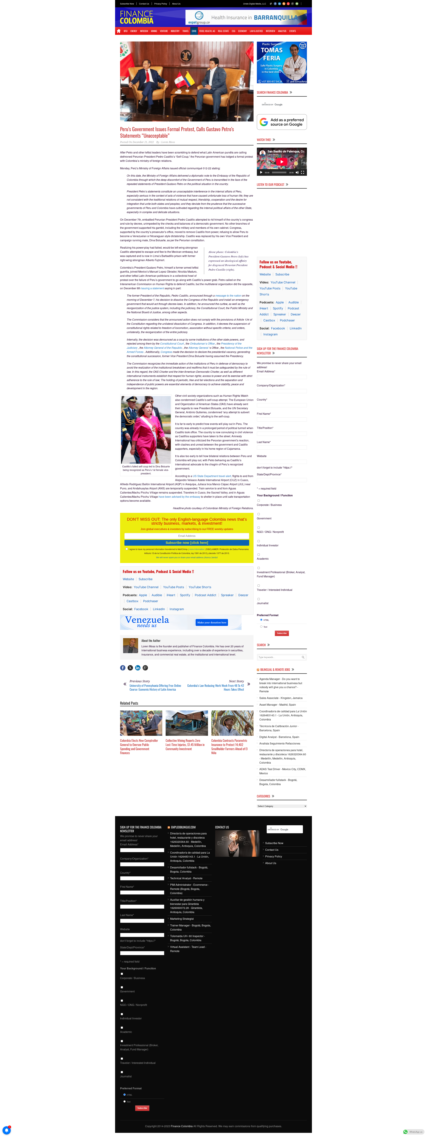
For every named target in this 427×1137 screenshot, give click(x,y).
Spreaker (227, 595)
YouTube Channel (146, 587)
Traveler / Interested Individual (274, 590)
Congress (166, 352)
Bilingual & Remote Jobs (275, 669)
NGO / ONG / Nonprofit (270, 532)
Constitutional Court (172, 343)
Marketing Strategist (182, 919)
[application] (282, 162)
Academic (263, 559)
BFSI (125, 31)
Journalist (262, 603)
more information (196, 549)
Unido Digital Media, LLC (254, 3)
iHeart (171, 595)
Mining (154, 31)
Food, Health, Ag (207, 31)
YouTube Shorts (200, 587)
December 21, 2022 (143, 142)
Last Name (264, 442)
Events (292, 31)
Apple (143, 595)
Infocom (144, 31)
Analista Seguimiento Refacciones (279, 743)
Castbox (132, 601)
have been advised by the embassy (180, 497)
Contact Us (144, 3)
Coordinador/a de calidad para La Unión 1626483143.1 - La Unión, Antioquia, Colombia (283, 715)
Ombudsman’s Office (202, 343)
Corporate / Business (269, 505)
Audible (157, 595)
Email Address (266, 371)
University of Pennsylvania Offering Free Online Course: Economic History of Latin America (155, 687)
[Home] (118, 31)
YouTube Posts (173, 587)
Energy (133, 31)
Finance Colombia (182, 1126)
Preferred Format (267, 615)
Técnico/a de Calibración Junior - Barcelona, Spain (278, 728)
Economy (242, 31)
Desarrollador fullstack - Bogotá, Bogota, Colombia (278, 782)
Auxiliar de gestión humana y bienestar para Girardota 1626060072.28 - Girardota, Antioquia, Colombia (187, 906)
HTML (266, 619)
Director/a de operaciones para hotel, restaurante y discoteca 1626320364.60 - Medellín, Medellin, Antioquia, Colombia (282, 756)
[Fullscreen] (302, 172)
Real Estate (223, 31)
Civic (194, 31)
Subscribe (145, 579)
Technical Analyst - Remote (186, 878)
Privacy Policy (160, 3)
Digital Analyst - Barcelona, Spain (279, 737)
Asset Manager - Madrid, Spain (277, 704)
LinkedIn (159, 609)
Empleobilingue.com (183, 827)
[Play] (261, 172)
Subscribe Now (127, 3)
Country (262, 399)
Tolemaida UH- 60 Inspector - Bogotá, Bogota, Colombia (187, 938)
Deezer (243, 595)
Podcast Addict (205, 595)
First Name (264, 414)
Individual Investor (267, 545)
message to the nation (228, 295)
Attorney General (198, 348)
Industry (175, 31)
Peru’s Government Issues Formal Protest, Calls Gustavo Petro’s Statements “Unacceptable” (177, 132)
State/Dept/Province (269, 474)
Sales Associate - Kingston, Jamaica (281, 698)
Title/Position (265, 428)
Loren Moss (168, 142)
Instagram (177, 609)
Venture (164, 31)
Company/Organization (271, 385)
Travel (185, 31)
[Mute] (297, 172)
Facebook (141, 609)
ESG (233, 31)
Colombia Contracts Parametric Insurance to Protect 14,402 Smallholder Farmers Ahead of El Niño (229, 746)
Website (128, 579)
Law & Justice (256, 31)
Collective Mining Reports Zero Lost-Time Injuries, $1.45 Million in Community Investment (185, 744)
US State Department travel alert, (212, 476)
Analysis (282, 31)
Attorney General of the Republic (163, 348)
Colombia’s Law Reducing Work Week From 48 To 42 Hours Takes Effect (215, 687)
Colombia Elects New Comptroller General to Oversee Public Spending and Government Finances (139, 746)
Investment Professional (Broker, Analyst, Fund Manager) (281, 574)
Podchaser (150, 601)
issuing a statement (152, 288)
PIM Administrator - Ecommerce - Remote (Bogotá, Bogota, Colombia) (189, 889)
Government (264, 518)
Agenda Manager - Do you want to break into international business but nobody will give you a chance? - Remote (280, 685)
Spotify (185, 595)
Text (265, 626)
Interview (270, 31)
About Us (176, 3)
